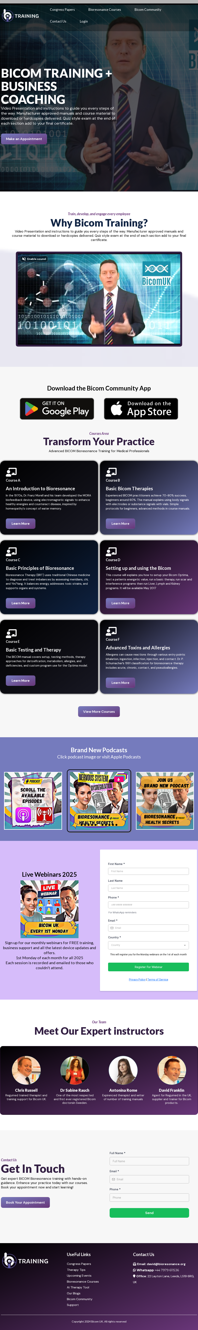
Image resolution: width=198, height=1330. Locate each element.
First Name (116, 864)
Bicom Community (148, 10)
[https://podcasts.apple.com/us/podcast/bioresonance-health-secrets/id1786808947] (33, 801)
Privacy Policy (137, 979)
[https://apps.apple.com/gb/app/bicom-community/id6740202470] (141, 409)
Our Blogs (73, 1293)
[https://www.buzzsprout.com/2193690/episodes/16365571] (99, 801)
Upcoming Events (79, 1276)
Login (84, 21)
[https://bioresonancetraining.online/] (33, 1260)
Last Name (115, 880)
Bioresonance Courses (104, 10)
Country (114, 937)
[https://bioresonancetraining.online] (20, 15)
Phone (113, 897)
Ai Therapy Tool (78, 1287)
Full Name (117, 1153)
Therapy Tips (76, 1270)
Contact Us (58, 21)
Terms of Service (157, 979)
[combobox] (148, 945)
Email (113, 920)
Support (73, 1305)
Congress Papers (62, 10)
